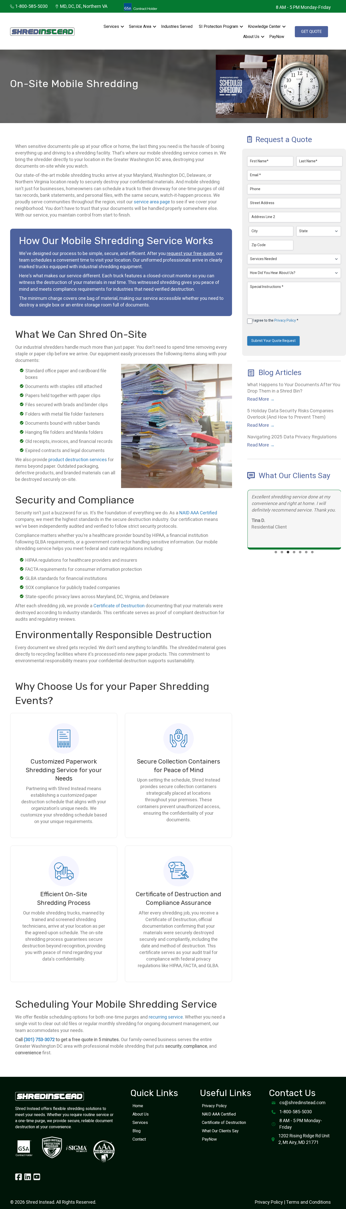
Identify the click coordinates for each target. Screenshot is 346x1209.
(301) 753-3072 (39, 1039)
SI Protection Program (218, 27)
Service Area (140, 27)
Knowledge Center (264, 27)
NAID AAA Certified (198, 513)
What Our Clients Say (220, 1131)
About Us (251, 37)
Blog (136, 1131)
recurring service (166, 1017)
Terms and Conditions (308, 1202)
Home (137, 1106)
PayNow (276, 37)
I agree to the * (275, 321)
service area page (152, 202)
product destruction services (77, 459)
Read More (261, 399)
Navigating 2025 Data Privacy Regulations (292, 437)
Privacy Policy (285, 320)
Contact (139, 1139)
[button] (122, 27)
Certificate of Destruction (119, 605)
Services (111, 27)
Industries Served (177, 27)
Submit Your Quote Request (273, 340)
